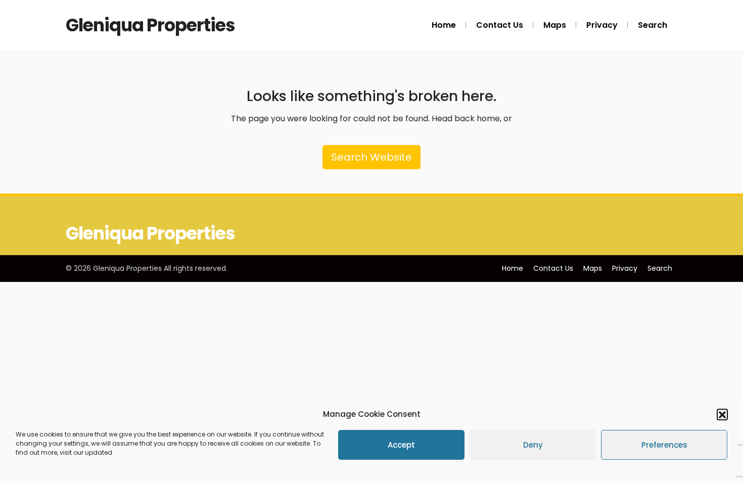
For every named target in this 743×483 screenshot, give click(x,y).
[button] (722, 414)
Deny (533, 445)
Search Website (371, 157)
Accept (401, 445)
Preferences (664, 445)
